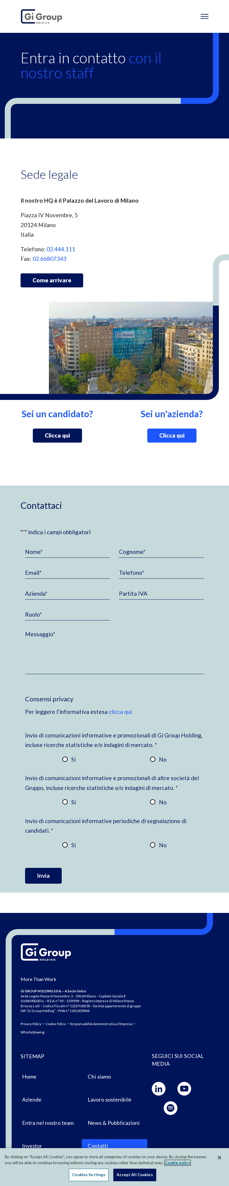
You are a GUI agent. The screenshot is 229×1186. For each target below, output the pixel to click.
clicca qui (120, 711)
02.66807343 (49, 258)
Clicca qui (57, 435)
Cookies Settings (88, 1174)
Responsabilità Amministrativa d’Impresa (101, 1024)
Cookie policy (177, 1162)
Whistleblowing (32, 1032)
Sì (73, 759)
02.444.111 (61, 249)
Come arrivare (52, 280)
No (163, 759)
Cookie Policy (56, 1024)
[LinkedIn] (158, 1089)
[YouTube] (184, 1089)
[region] (114, 1167)
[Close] (219, 1157)
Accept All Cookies (135, 1174)
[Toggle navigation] (204, 16)
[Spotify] (170, 1108)
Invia (43, 875)
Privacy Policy (31, 1024)
